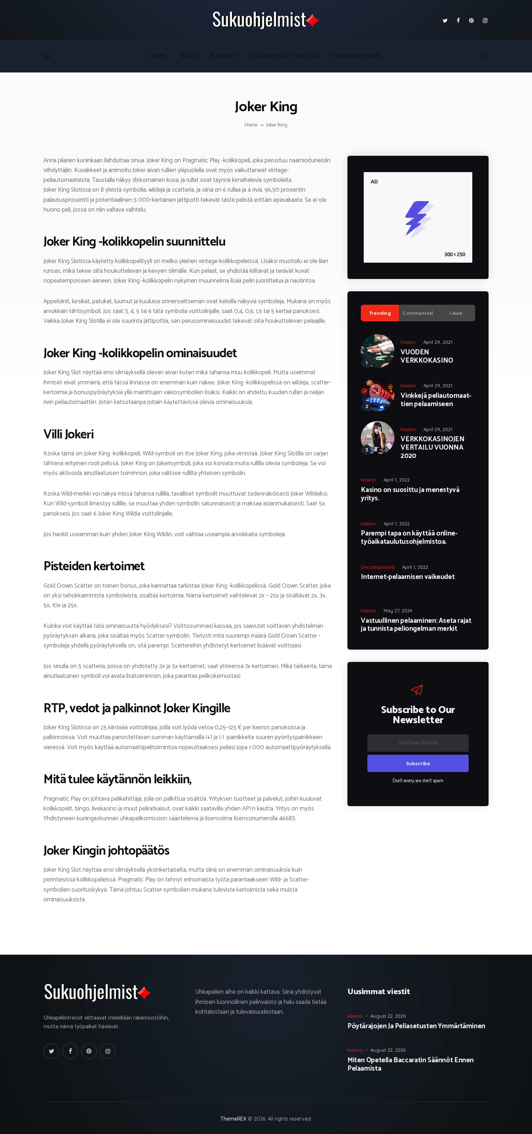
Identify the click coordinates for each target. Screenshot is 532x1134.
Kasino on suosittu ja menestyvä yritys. (410, 494)
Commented (418, 313)
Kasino (408, 342)
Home (251, 125)
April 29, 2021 (437, 342)
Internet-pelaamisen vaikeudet (408, 577)
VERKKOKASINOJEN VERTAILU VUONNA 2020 (432, 447)
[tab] (380, 313)
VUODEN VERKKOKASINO (427, 357)
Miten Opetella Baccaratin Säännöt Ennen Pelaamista (410, 1064)
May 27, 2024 (398, 610)
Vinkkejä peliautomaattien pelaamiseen (436, 400)
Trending (380, 313)
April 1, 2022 (397, 480)
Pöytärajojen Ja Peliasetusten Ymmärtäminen (416, 1026)
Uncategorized (377, 567)
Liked (455, 313)
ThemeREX (233, 1119)
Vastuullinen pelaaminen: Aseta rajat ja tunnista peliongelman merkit (416, 625)
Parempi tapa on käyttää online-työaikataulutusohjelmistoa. (409, 538)
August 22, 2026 (388, 1016)
